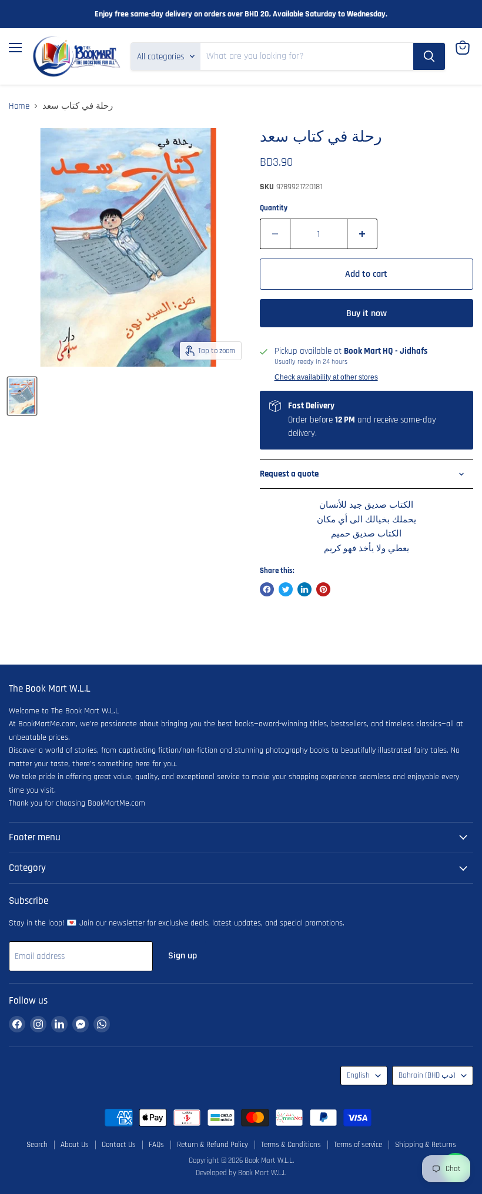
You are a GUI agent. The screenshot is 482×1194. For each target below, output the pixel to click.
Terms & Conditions (291, 1144)
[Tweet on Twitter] (286, 589)
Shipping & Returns (425, 1144)
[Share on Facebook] (267, 589)
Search (37, 1144)
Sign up (182, 955)
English (358, 1076)
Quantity (273, 208)
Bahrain (427, 1076)
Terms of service (358, 1144)
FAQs (156, 1144)
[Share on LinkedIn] (304, 589)
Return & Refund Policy (212, 1144)
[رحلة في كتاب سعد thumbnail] (22, 396)
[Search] (429, 56)
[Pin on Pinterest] (323, 589)
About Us (75, 1144)
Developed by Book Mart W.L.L (241, 1173)
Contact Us (119, 1144)
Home (19, 106)
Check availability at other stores (326, 377)
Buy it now (366, 313)
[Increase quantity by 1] (362, 234)
